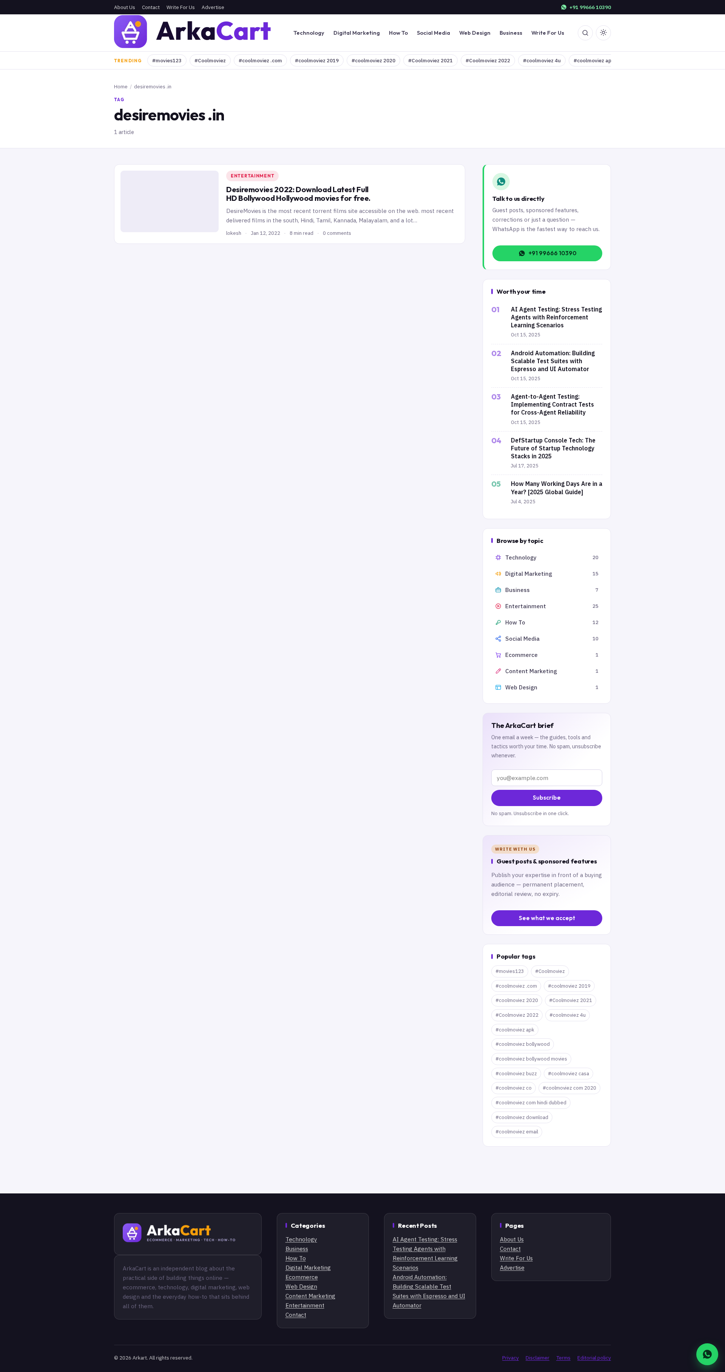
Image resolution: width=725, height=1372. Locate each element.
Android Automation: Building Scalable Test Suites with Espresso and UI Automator (553, 361)
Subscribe (547, 797)
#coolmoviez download (521, 1117)
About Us (124, 7)
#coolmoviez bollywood (522, 1044)
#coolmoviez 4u (542, 60)
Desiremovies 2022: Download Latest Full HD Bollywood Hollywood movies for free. (298, 194)
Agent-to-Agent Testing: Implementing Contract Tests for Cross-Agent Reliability (552, 404)
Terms (563, 1357)
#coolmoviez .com (260, 60)
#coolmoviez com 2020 (569, 1088)
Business (511, 32)
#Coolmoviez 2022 (488, 60)
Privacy (510, 1357)
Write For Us (181, 7)
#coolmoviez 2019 (317, 60)
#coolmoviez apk (594, 60)
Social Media (433, 32)
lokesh (233, 233)
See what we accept (547, 918)
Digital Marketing (356, 32)
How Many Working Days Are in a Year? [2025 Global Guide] (556, 487)
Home (121, 86)
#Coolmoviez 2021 (430, 60)
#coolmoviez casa (568, 1073)
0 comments (337, 233)
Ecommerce (301, 1277)
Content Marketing (310, 1296)
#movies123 (167, 60)
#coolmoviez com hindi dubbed (530, 1102)
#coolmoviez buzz (516, 1073)
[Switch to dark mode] (603, 32)
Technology (308, 32)
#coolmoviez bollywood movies (531, 1059)
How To (398, 32)
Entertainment (252, 176)
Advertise (213, 7)
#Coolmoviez (210, 60)
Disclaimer (537, 1357)
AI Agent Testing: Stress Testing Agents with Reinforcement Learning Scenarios (556, 317)
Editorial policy (594, 1357)
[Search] (585, 32)
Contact (151, 7)
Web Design (475, 32)
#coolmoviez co (513, 1088)
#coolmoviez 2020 (373, 60)
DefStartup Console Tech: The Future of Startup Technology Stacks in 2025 (553, 448)
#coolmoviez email (516, 1131)
